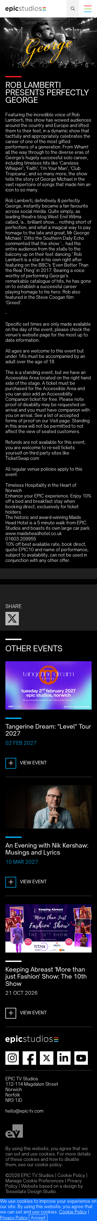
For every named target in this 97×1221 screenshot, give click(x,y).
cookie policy (48, 1164)
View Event (27, 763)
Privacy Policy (14, 1217)
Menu (88, 9)
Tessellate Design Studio (30, 1191)
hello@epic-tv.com (24, 1111)
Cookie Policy (73, 1212)
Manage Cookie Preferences (34, 1180)
